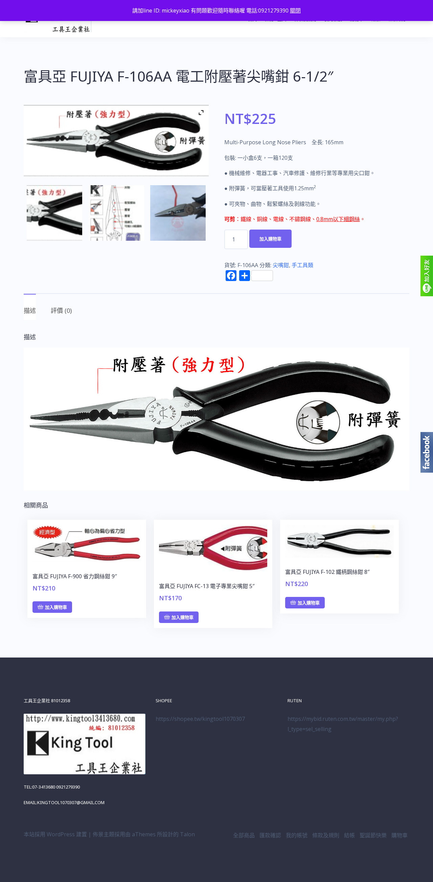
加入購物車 (270, 239)
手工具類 (302, 265)
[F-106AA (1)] (116, 213)
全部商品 (244, 835)
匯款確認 (270, 835)
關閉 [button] (295, 10)
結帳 (349, 835)
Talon (187, 834)
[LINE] (426, 275)
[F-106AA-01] (54, 213)
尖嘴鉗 (281, 265)
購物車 (399, 835)
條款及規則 (325, 835)
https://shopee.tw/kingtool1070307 (200, 719)
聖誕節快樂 (373, 835)
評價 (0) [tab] (61, 310)
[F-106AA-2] (178, 213)
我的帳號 (296, 835)
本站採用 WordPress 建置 (55, 834)
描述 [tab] (30, 310)
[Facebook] (426, 452)
